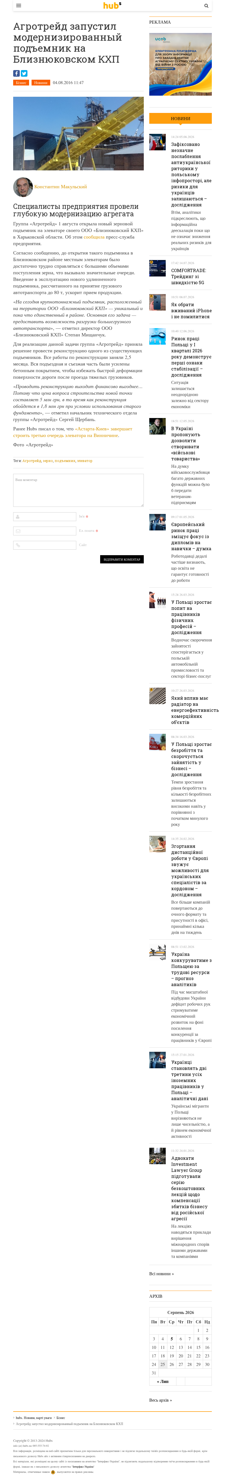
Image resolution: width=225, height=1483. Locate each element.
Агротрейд (31, 460)
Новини (40, 82)
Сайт (83, 544)
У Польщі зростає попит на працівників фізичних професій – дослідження (191, 617)
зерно (48, 460)
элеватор (84, 460)
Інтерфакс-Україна (83, 1466)
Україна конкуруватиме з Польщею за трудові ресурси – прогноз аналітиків (191, 969)
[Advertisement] (113, 454)
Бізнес (21, 82)
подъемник (65, 460)
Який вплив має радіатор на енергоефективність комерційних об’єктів (195, 710)
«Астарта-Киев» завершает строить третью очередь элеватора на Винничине (72, 431)
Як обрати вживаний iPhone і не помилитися (191, 310)
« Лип (162, 1381)
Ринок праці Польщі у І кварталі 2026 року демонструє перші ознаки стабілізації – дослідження (191, 357)
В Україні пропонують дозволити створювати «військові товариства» (185, 443)
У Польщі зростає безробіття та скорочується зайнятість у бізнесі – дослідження (191, 759)
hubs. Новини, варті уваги (112, 5)
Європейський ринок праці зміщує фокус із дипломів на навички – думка (191, 536)
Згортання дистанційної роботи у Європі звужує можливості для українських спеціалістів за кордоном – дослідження (190, 870)
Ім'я (82, 516)
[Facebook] (16, 73)
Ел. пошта (86, 530)
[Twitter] (24, 73)
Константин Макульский (60, 186)
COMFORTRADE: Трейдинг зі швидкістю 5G (188, 276)
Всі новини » (161, 1273)
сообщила (94, 236)
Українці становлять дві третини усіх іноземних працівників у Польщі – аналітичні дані (189, 1080)
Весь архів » (160, 1400)
